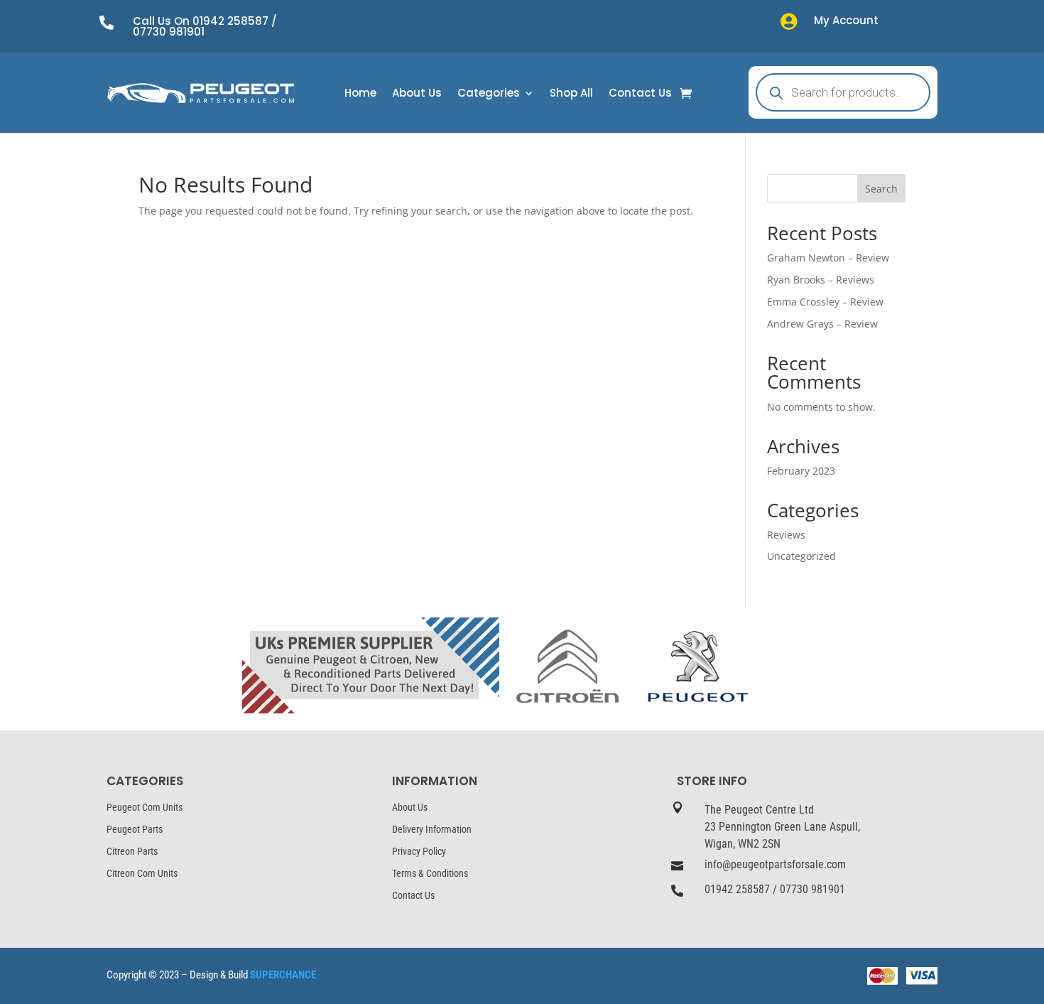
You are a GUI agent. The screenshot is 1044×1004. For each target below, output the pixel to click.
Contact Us (640, 94)
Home (360, 94)
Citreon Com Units (142, 873)
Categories (488, 94)
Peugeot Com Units (145, 807)
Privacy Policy (419, 851)
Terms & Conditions (430, 873)
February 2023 (801, 470)
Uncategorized (801, 556)
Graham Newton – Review (828, 257)
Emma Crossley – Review (825, 301)
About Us (417, 94)
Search (881, 188)
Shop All (571, 94)
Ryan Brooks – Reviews (820, 279)
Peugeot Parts (135, 829)
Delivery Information (432, 829)
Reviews (786, 534)
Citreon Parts (132, 851)
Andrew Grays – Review (822, 323)
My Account (846, 20)
